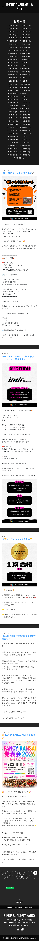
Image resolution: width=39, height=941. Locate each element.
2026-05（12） (27, 28)
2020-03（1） (26, 136)
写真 (10, 925)
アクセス (18, 922)
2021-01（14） (26, 121)
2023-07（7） (26, 78)
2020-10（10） (13, 127)
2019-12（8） (14, 142)
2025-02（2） (26, 50)
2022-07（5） (26, 96)
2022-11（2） (26, 90)
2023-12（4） (14, 72)
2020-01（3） (26, 139)
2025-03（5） (13, 50)
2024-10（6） (26, 56)
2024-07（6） (26, 59)
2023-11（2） (26, 72)
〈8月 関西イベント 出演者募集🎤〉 (19, 173)
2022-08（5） (13, 96)
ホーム (9, 919)
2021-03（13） (26, 118)
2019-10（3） (14, 146)
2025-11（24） (26, 38)
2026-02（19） (14, 35)
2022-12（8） (14, 90)
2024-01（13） (26, 69)
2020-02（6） (14, 139)
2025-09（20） (27, 41)
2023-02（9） (13, 87)
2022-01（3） (26, 102)
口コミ (19, 925)
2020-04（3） (14, 136)
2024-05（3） (26, 62)
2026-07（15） (27, 25)
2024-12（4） (26, 53)
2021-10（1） (14, 109)
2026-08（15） (13, 25)
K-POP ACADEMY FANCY (19, 6)
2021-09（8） (26, 109)
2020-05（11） (27, 133)
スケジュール (9, 922)
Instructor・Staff (29, 922)
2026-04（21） (13, 32)
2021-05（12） (26, 115)
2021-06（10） (13, 115)
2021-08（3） (13, 112)
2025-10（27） (13, 41)
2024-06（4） (13, 62)
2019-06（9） (14, 152)
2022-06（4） (13, 99)
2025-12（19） (13, 38)
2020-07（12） (26, 130)
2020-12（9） (14, 124)
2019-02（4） (20, 158)
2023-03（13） (26, 84)
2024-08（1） (13, 59)
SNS (14, 925)
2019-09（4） (26, 146)
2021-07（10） (26, 112)
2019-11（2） (26, 142)
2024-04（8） (13, 66)
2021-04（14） (13, 118)
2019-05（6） (26, 152)
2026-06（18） (13, 28)
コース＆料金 (27, 919)
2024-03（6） (26, 66)
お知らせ (17, 919)
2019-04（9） (14, 155)
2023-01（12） (26, 87)
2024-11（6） (14, 56)
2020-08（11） (13, 130)
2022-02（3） (14, 102)
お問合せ (27, 925)
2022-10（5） (13, 93)
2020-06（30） (14, 133)
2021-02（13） (14, 121)
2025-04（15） (26, 47)
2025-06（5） (26, 44)
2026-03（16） (27, 32)
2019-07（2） (26, 149)
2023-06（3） (13, 81)
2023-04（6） (13, 84)
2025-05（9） (13, 47)
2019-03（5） (26, 155)
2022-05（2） (26, 99)
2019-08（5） (14, 149)
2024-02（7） (13, 69)
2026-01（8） (26, 35)
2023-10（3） (13, 75)
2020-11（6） (26, 124)
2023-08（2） (13, 78)
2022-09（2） (26, 93)
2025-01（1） (14, 53)
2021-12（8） (14, 106)
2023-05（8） (26, 81)
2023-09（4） (26, 75)
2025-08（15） (14, 44)
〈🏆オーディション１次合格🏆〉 (18, 539)
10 (22, 877)
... (27, 877)
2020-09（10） (26, 127)
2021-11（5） (26, 106)
